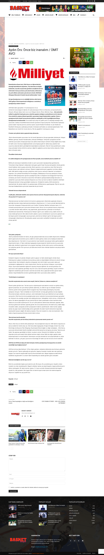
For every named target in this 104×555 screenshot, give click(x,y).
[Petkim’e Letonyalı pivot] (73, 127)
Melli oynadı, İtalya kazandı (24, 505)
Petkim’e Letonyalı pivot (84, 125)
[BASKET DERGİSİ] (10, 58)
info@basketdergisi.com (41, 547)
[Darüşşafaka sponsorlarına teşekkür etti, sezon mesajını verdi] (73, 119)
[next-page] (12, 449)
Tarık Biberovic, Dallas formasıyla (86, 77)
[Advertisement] (52, 29)
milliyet (16, 384)
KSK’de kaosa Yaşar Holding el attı (36, 443)
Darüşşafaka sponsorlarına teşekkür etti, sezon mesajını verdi (85, 118)
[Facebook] (88, 1)
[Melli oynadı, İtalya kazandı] (12, 507)
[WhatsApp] (31, 62)
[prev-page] (10, 449)
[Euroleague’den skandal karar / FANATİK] (56, 435)
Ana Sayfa (11, 44)
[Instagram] (90, 1)
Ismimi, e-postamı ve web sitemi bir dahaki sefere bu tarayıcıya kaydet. (30, 487)
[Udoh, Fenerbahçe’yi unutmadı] (73, 135)
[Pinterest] (27, 62)
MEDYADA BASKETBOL (19, 44)
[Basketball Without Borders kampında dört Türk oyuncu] (73, 111)
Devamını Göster (82, 141)
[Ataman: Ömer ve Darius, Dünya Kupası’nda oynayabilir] (73, 103)
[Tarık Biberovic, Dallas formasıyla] (73, 79)
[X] (92, 1)
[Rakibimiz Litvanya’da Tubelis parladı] (12, 515)
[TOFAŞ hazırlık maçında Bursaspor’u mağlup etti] (73, 87)
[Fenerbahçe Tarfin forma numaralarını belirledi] (73, 95)
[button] (93, 15)
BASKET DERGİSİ (14, 58)
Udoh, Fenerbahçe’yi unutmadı (85, 133)
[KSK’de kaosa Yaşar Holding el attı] (37, 435)
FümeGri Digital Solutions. (38, 553)
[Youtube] (94, 1)
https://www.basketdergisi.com (28, 413)
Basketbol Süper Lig (33, 440)
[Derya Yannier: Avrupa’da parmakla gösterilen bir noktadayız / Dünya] (17, 435)
